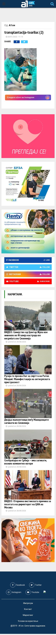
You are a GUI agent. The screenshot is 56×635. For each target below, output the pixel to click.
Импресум (28, 603)
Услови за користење (28, 621)
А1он (12, 25)
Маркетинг (28, 615)
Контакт (28, 609)
